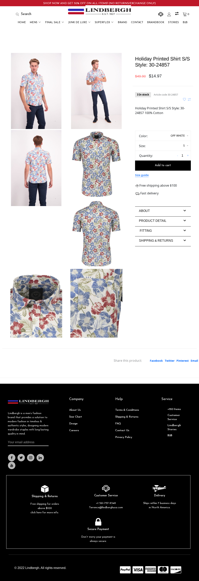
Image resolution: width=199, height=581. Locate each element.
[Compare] (177, 14)
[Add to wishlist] (185, 99)
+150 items (174, 409)
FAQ (118, 423)
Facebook (156, 360)
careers (74, 430)
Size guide (142, 175)
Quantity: (146, 156)
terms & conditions (127, 410)
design (73, 423)
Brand (122, 22)
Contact (137, 22)
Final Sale (52, 22)
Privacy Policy (123, 437)
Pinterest (182, 360)
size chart (75, 416)
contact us (122, 430)
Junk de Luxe (77, 22)
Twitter (170, 360)
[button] (144, 210)
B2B (185, 22)
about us (75, 410)
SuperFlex (102, 22)
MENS (33, 22)
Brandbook (155, 22)
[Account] (169, 14)
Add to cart (163, 165)
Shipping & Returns (126, 416)
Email (194, 360)
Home (22, 22)
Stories (173, 22)
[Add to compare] (189, 99)
